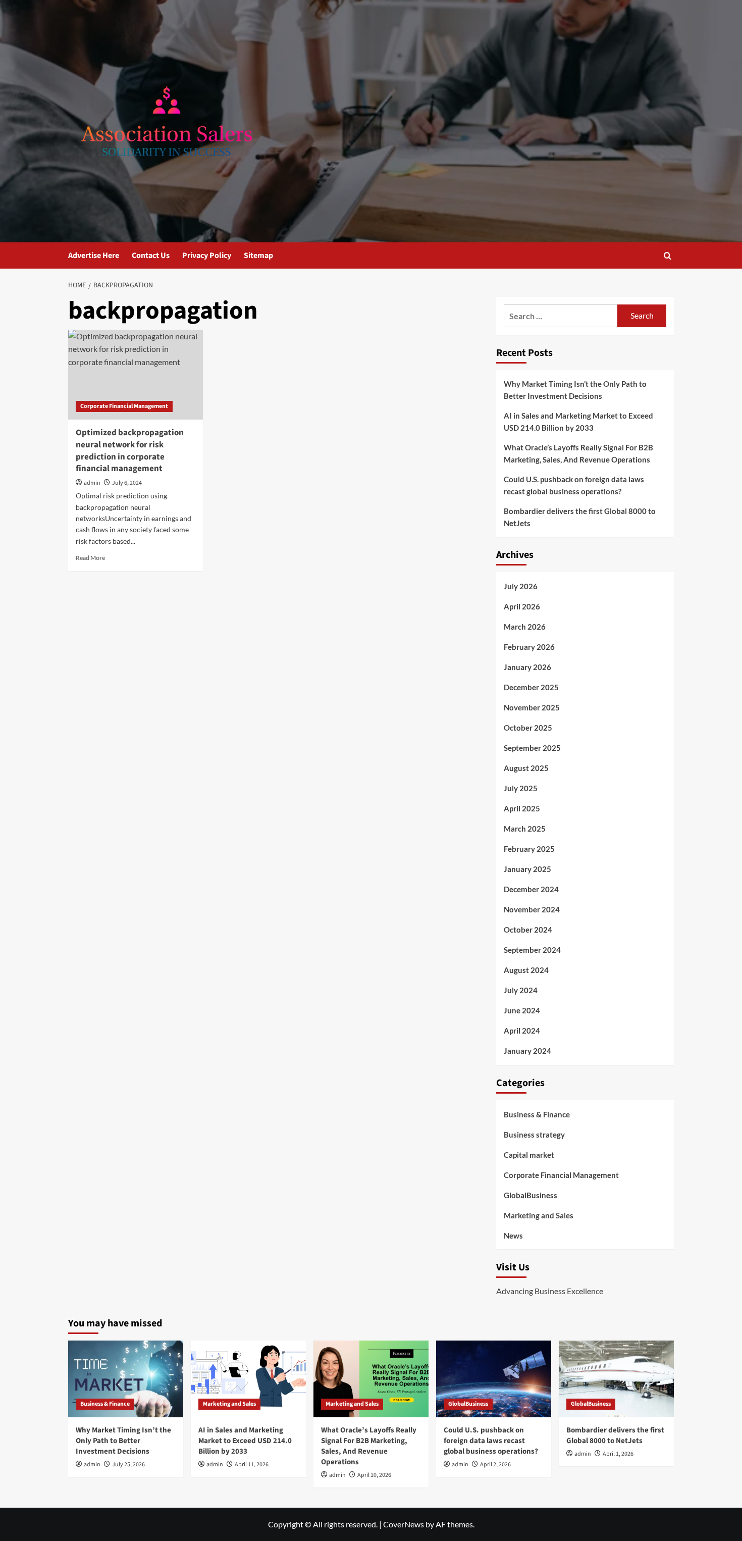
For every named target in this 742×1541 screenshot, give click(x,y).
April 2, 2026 (495, 1464)
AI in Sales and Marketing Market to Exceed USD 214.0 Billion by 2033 (578, 421)
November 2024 (532, 909)
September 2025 (532, 747)
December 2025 (531, 687)
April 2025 (522, 808)
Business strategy (534, 1134)
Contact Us (151, 255)
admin (92, 483)
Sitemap (258, 255)
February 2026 (529, 646)
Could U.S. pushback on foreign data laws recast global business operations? (574, 485)
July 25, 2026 (128, 1464)
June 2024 (522, 1010)
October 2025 (528, 727)
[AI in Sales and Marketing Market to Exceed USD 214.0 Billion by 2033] (248, 1379)
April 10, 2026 (374, 1475)
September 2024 (532, 949)
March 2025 (525, 828)
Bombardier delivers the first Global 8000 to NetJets (580, 517)
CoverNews (403, 1524)
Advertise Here (93, 255)
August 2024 (526, 969)
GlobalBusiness (530, 1195)
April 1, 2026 (618, 1454)
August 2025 (526, 768)
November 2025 (532, 707)
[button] (667, 256)
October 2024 (528, 929)
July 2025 (521, 788)
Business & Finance (537, 1114)
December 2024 (531, 889)
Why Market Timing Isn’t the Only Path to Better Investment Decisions (575, 389)
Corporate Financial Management (124, 406)
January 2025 (527, 869)
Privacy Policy (206, 255)
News (513, 1235)
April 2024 (522, 1030)
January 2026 (527, 667)
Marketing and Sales (538, 1215)
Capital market (529, 1154)
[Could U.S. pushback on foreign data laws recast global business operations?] (493, 1379)
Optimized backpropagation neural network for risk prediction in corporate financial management (130, 451)
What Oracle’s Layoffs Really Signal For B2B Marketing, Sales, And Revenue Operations (578, 453)
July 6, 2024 (127, 483)
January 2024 (527, 1050)
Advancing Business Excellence (549, 1291)
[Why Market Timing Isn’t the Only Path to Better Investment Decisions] (125, 1379)
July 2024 (521, 990)
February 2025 (529, 848)
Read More (90, 557)
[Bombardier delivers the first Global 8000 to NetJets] (616, 1379)
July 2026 (521, 586)
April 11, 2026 (252, 1464)
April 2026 (522, 606)
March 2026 (525, 626)
